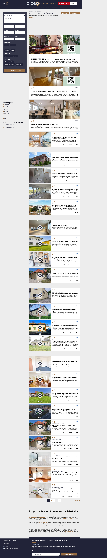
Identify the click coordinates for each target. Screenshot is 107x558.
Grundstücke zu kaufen (9, 127)
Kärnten (6, 106)
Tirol (5, 115)
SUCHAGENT (65, 13)
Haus (67, 516)
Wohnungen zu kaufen (9, 126)
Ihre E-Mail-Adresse (35, 552)
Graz (66, 518)
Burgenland (6, 104)
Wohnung (62, 516)
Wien (5, 118)
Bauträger (61, 7)
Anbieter (6, 48)
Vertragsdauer (7, 42)
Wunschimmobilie (69, 531)
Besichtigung (7, 59)
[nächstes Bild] (49, 139)
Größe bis (17, 30)
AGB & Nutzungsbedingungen (11, 548)
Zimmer (72, 516)
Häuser (28, 7)
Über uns (6, 543)
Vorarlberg (6, 116)
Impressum (6, 545)
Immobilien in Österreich (46, 516)
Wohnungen (21, 7)
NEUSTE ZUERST (74, 13)
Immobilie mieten (43, 528)
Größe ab (6, 30)
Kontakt (6, 546)
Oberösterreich (7, 109)
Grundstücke (42, 517)
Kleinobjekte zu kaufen (9, 124)
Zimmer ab (6, 36)
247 (59, 500)
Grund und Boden (45, 7)
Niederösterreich (7, 108)
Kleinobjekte (54, 7)
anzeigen (15, 70)
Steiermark (6, 113)
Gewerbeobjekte (35, 7)
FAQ (5, 551)
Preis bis (17, 24)
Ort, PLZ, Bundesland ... (8, 13)
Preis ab (5, 24)
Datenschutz (7, 550)
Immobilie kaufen (43, 522)
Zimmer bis (17, 36)
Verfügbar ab (7, 53)
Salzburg (6, 111)
